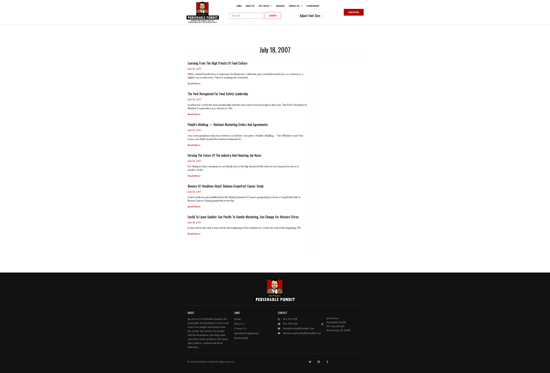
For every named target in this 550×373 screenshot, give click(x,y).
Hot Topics (264, 5)
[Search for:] (247, 16)
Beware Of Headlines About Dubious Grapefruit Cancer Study (226, 186)
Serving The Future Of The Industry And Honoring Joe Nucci (224, 155)
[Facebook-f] (327, 361)
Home (239, 5)
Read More (194, 83)
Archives (280, 5)
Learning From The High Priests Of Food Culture (217, 63)
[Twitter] (310, 361)
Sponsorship (313, 5)
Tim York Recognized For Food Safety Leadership (218, 93)
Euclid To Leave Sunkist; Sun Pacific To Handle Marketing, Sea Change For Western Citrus (243, 216)
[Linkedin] (318, 361)
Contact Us (294, 5)
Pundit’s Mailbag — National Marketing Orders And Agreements (228, 124)
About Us (250, 5)
